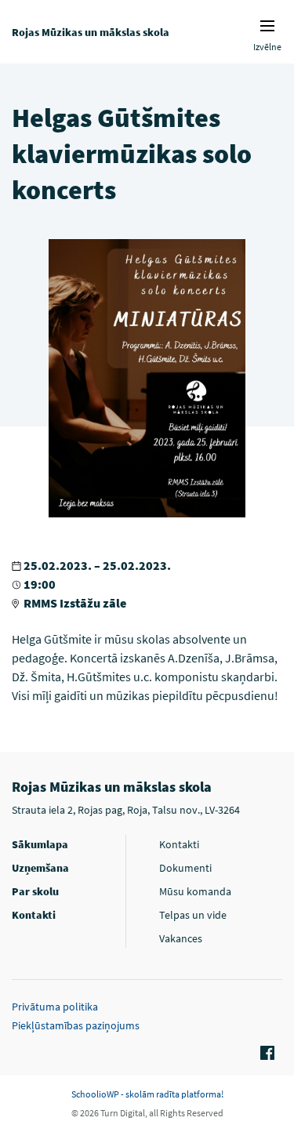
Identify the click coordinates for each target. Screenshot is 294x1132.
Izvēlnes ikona (267, 26)
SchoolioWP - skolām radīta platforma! (147, 1094)
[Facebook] (265, 1053)
